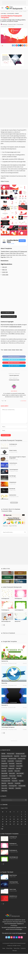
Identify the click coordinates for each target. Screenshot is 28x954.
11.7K (25, 707)
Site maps (15, 950)
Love (10, 771)
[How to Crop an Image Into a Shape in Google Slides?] (4, 458)
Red (21, 780)
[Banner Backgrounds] (7, 616)
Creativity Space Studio (14, 380)
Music (17, 771)
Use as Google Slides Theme (7, 312)
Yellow (4, 790)
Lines (4, 771)
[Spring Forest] (21, 616)
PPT (14, 778)
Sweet (4, 785)
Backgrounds (20, 753)
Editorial (3, 13)
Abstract (10, 753)
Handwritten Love (13, 896)
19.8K (25, 685)
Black (4, 702)
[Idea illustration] (4, 496)
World (18, 788)
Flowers (4, 766)
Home (3, 948)
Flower (19, 763)
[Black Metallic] (4, 490)
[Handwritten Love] (4, 898)
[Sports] (7, 581)
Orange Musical (12, 482)
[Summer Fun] (14, 652)
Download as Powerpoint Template (9, 316)
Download (22, 240)
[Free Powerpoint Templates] (14, 7)
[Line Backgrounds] (4, 446)
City (4, 761)
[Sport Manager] (4, 477)
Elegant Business (13, 875)
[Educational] (7, 577)
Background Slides (7, 756)
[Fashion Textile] (4, 891)
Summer (21, 658)
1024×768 (5, 272)
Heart (4, 768)
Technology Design (13, 882)
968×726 (4, 269)
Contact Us (23, 948)
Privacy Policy (9, 948)
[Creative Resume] (4, 465)
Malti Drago (4, 24)
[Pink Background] (21, 593)
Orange (17, 13)
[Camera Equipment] (4, 471)
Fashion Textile (12, 889)
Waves (4, 788)
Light (18, 768)
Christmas (21, 758)
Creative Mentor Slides (12, 241)
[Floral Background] (7, 604)
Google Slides (10, 13)
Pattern (17, 349)
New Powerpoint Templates (10, 834)
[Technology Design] (4, 884)
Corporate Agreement (14, 375)
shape (21, 349)
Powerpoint (6, 778)
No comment (20, 24)
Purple (14, 780)
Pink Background (18, 598)
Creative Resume (13, 463)
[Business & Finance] (7, 573)
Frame (11, 766)
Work (11, 788)
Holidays (13, 680)
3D (3, 753)
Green (12, 658)
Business (12, 758)
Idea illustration (12, 495)
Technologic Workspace (7, 727)
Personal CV (4, 705)
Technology (12, 785)
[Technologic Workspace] (14, 718)
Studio (17, 783)
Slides (10, 783)
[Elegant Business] (4, 877)
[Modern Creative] (4, 452)
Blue (8, 702)
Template (22, 785)
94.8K (25, 729)
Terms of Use (16, 948)
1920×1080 (5, 274)
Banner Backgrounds (6, 621)
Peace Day (4, 683)
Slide (4, 783)
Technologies (6, 724)
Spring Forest (17, 621)
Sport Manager (12, 476)
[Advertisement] (14, 2)
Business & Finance (7, 723)
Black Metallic (12, 488)
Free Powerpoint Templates (14, 927)
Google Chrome (22, 933)
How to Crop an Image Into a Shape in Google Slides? (17, 457)
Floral (11, 763)
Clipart (4, 525)
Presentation (6, 780)
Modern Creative (13, 450)
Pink (19, 775)
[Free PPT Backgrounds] (13, 915)
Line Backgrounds (13, 444)
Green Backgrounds (19, 610)
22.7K (25, 663)
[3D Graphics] (20, 581)
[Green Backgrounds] (21, 604)
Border (4, 758)
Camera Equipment (13, 469)
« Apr (2, 828)
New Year (20, 773)
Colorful (11, 761)
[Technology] (20, 577)
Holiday (11, 768)
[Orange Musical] (4, 484)
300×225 (4, 267)
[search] (25, 8)
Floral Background (5, 610)
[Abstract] (20, 573)
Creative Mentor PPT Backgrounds (18, 251)
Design (4, 763)
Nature (16, 658)
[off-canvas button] (2, 8)
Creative (5, 349)
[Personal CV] (14, 696)
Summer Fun (4, 661)
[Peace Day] (14, 674)
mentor (9, 349)
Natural (4, 773)
